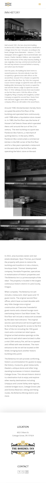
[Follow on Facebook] (19, 471)
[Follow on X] (23, 471)
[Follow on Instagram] (26, 471)
